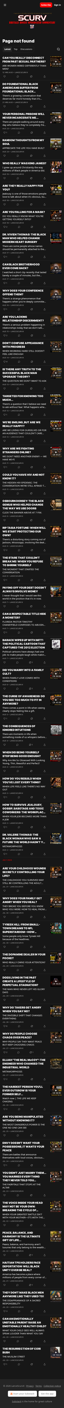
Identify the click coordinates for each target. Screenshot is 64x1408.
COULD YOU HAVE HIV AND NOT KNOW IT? (23, 476)
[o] (55, 61)
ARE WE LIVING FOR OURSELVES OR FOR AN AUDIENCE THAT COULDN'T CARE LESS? (24, 432)
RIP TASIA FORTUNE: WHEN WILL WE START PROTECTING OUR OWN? (24, 531)
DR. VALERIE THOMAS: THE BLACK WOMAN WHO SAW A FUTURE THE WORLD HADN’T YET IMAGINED (24, 838)
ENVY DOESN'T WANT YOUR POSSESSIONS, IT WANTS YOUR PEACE (23, 1146)
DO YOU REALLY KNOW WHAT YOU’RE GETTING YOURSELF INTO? (22, 218)
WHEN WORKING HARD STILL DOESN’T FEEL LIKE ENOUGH (23, 352)
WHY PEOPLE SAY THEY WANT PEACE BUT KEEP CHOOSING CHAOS (22, 1043)
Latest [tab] (7, 49)
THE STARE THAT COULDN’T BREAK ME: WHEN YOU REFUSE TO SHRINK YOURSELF (22, 561)
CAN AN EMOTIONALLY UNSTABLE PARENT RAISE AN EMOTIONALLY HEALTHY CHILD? (24, 1322)
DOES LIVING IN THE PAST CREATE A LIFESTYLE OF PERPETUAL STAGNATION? (20, 981)
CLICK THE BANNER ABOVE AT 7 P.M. (22, 512)
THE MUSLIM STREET (13, 1356)
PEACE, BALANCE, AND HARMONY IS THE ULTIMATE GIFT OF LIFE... (21, 1236)
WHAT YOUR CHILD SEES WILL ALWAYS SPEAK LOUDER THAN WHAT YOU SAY (23, 1332)
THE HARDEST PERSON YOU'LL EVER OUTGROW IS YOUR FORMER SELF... (22, 1090)
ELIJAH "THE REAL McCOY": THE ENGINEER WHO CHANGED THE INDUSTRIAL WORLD (24, 1063)
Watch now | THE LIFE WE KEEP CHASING (19, 1100)
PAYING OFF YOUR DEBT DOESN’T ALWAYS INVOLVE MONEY (24, 589)
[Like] (4, 76)
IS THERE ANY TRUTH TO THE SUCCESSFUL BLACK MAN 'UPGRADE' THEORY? (21, 373)
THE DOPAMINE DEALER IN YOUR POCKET (23, 956)
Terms (38, 1385)
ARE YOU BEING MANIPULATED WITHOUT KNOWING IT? (22, 1118)
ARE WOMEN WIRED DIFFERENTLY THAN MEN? (24, 67)
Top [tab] (15, 49)
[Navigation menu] (5, 5)
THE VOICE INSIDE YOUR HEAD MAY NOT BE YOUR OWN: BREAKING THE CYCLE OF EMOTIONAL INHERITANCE (22, 1206)
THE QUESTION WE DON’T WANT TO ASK (24, 380)
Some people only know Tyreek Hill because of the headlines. (21, 937)
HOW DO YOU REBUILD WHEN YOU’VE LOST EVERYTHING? (21, 780)
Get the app (47, 1393)
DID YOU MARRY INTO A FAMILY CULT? (23, 671)
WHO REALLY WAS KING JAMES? (24, 163)
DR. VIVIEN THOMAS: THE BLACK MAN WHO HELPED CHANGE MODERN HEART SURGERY (24, 238)
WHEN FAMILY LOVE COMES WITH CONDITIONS (21, 679)
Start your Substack (23, 1393)
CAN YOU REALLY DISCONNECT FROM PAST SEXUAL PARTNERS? (24, 59)
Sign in (57, 5)
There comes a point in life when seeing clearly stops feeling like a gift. (23, 709)
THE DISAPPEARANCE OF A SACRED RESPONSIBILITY (21, 1302)
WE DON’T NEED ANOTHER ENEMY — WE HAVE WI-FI (24, 458)
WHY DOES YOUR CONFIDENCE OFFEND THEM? (22, 292)
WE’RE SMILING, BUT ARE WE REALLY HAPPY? (21, 424)
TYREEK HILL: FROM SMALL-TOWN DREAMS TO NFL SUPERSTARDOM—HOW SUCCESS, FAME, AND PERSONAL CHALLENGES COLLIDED (24, 928)
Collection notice (52, 1385)
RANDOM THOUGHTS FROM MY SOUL (23, 142)
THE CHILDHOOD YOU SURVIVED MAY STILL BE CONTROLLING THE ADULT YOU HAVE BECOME (23, 881)
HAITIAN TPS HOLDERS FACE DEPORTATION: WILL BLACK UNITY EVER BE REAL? (21, 1266)
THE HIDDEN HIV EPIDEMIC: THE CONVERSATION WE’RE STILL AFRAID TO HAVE (24, 484)
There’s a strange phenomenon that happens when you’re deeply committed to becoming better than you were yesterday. (24, 300)
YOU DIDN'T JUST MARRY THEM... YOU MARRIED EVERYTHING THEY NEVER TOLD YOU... (24, 1176)
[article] (32, 67)
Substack (16, 1401)
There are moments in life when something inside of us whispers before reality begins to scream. (23, 735)
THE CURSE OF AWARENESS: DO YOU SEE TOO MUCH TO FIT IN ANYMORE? (23, 700)
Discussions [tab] (26, 49)
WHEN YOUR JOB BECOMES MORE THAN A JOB (24, 818)
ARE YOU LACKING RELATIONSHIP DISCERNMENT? (23, 318)
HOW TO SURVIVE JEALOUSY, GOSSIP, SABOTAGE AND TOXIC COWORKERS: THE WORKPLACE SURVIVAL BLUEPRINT (23, 808)
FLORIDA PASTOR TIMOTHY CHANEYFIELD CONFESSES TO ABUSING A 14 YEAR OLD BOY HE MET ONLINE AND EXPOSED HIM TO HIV (23, 623)
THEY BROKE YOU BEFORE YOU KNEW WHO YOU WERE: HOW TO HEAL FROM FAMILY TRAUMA (23, 908)
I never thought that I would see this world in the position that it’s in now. (21, 597)
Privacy (30, 1385)
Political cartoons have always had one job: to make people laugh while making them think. (24, 653)
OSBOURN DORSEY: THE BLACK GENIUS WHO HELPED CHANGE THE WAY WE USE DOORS (23, 504)
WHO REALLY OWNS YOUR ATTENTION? (23, 962)
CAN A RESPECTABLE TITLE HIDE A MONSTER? (24, 615)
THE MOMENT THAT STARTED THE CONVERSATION (20, 571)
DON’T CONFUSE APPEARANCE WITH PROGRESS (23, 345)
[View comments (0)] (18, 76)
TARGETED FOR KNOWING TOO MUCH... (22, 398)
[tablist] (18, 49)
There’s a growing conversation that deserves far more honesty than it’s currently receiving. (21, 97)
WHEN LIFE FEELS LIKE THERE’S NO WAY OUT (23, 788)
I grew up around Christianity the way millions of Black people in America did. (23, 169)
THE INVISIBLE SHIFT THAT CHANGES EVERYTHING (22, 1017)
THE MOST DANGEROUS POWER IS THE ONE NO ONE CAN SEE (23, 1126)
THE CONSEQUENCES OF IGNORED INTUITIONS (18, 728)
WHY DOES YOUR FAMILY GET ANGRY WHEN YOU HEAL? (22, 900)
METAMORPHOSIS (12, 846)
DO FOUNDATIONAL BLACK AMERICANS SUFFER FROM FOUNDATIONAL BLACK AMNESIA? (20, 88)
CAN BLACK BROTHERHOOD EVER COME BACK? (21, 266)
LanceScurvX (21, 72)
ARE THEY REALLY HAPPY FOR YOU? (22, 187)
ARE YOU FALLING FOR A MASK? (23, 212)
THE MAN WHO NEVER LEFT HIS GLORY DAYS (23, 991)
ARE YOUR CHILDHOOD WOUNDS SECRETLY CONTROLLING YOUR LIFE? (24, 872)
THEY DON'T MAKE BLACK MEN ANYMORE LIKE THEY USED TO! (23, 1294)
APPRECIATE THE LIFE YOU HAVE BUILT (23, 148)
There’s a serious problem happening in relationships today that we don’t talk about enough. (23, 326)
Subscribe (46, 5)
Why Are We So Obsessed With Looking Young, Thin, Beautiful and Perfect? (23, 762)
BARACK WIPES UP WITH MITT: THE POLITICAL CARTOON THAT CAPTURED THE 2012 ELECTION (24, 644)
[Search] (58, 49)
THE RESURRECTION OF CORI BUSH (21, 1350)
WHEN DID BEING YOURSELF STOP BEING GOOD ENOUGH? (21, 754)
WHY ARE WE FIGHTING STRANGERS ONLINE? (18, 450)
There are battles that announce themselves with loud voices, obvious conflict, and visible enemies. (22, 1156)
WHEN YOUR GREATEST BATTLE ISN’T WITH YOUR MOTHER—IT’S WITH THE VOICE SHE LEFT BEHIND (22, 1216)
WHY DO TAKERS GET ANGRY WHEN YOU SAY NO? (21, 1009)
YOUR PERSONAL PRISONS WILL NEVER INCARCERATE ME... (23, 115)
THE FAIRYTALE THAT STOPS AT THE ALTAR (21, 1186)
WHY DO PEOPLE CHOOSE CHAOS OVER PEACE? (19, 1035)
